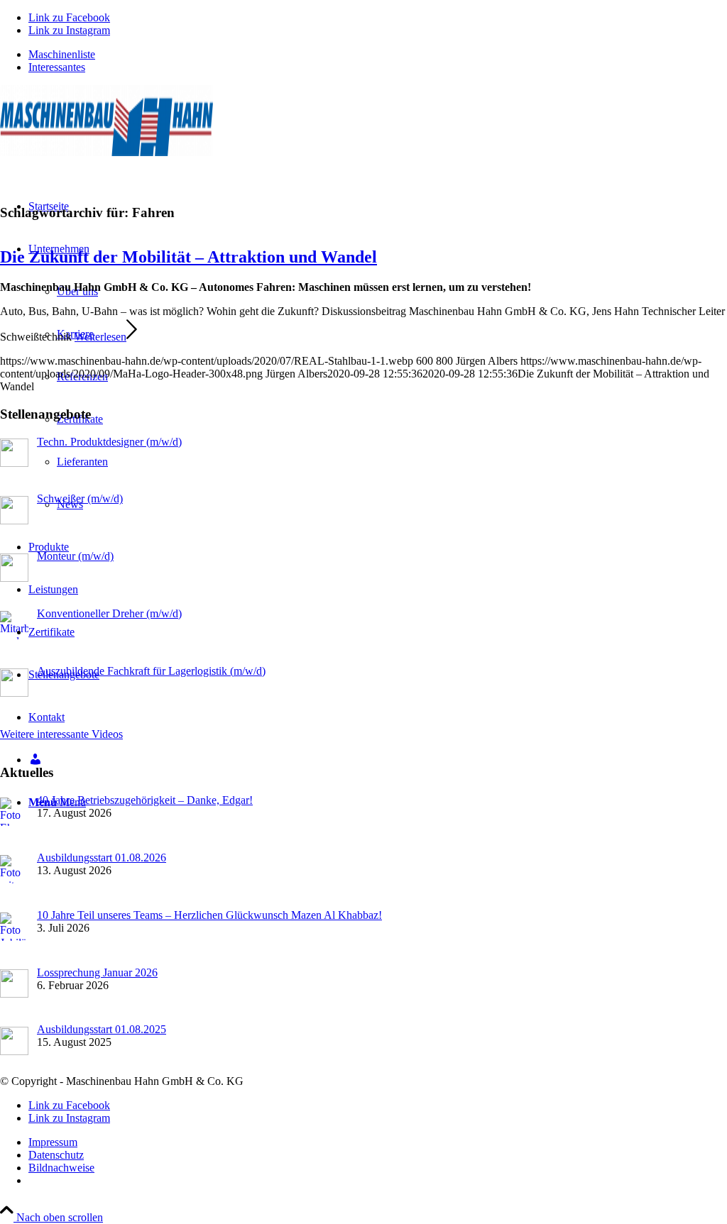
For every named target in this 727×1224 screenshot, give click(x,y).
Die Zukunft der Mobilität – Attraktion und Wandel (188, 257)
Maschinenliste (61, 54)
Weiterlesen (100, 337)
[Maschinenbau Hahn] (106, 152)
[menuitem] (377, 54)
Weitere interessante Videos (61, 734)
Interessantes (56, 67)
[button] (681, 1184)
